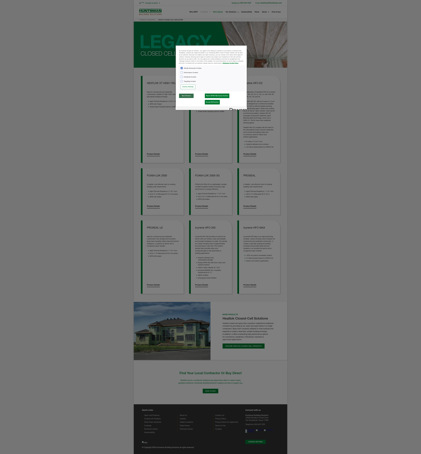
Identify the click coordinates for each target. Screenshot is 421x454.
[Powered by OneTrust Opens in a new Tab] (237, 108)
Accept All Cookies (212, 102)
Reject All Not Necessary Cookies (217, 95)
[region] (211, 77)
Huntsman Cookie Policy (230, 63)
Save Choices (186, 95)
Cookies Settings (188, 86)
